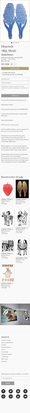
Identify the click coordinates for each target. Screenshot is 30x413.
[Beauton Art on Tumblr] (25, 391)
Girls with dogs (19, 231)
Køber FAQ (4, 359)
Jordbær (3, 202)
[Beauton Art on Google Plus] (11, 396)
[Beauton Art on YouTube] (18, 396)
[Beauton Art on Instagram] (3, 396)
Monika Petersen (7, 54)
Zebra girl (3, 232)
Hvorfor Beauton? (6, 347)
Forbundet (18, 261)
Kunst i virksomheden (7, 342)
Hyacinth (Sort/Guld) (20, 202)
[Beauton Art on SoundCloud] (25, 396)
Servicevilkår (4, 352)
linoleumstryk (19, 258)
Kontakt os (4, 361)
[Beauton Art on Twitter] (11, 391)
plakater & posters (6, 199)
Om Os (3, 349)
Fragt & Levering (6, 340)
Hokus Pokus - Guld (5, 286)
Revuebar (3, 256)
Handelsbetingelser (6, 354)
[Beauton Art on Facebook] (3, 391)
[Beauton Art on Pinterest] (18, 391)
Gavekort (3, 345)
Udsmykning (4, 356)
